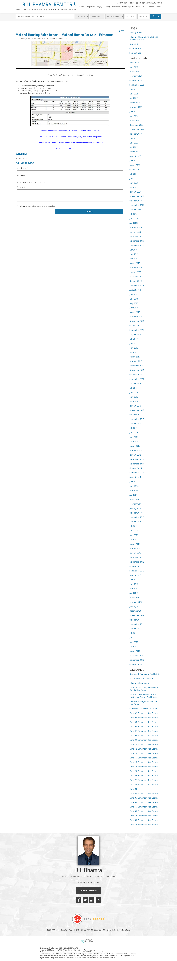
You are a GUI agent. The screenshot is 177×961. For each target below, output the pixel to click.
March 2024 (134, 120)
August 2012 (135, 575)
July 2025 (133, 89)
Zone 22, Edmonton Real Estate (143, 775)
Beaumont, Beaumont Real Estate (144, 674)
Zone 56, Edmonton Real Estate (143, 811)
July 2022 (133, 160)
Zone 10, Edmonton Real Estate (143, 744)
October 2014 (135, 468)
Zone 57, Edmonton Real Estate (143, 815)
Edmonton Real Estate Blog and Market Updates (143, 38)
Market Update (128, 6)
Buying (99, 6)
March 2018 (134, 312)
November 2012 (136, 562)
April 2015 (133, 441)
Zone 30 (133, 789)
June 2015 (133, 432)
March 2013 (134, 544)
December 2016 (136, 365)
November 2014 (136, 463)
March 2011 (134, 651)
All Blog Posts (135, 32)
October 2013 (135, 512)
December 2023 (136, 125)
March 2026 (134, 71)
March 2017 (134, 356)
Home (81, 6)
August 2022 (135, 156)
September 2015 (136, 419)
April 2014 (133, 495)
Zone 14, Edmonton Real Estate (143, 753)
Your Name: (22, 168)
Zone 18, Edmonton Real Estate (143, 766)
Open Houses (135, 48)
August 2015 (135, 423)
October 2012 (135, 566)
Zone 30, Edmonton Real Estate (143, 793)
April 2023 (133, 147)
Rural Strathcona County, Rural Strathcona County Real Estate (143, 695)
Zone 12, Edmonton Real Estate (143, 748)
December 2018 (136, 276)
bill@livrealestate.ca (122, 930)
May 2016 (133, 397)
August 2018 (135, 290)
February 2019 (135, 267)
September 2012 (136, 570)
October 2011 (135, 619)
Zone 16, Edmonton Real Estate (143, 762)
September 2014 (136, 472)
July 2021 (133, 174)
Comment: (21, 187)
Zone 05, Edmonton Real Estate (143, 726)
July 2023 (133, 138)
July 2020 (133, 214)
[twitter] (85, 900)
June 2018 (133, 298)
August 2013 (135, 521)
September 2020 (136, 205)
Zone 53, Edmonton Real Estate (143, 802)
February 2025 (135, 107)
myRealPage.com (88, 941)
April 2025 (133, 98)
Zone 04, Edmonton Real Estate (143, 722)
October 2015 (135, 414)
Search (156, 16)
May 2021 (133, 183)
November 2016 (136, 370)
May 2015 (133, 437)
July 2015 (133, 428)
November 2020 (136, 196)
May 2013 (133, 535)
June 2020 (133, 218)
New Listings (135, 44)
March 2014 (134, 499)
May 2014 (133, 490)
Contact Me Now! (88, 890)
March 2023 (134, 151)
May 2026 (133, 67)
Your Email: (21, 175)
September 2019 (136, 245)
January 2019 (135, 272)
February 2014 (135, 504)
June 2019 (133, 254)
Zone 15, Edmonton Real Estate (143, 757)
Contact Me (140, 6)
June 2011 (133, 637)
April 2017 (133, 352)
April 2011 (133, 646)
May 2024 (133, 116)
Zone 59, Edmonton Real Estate (143, 824)
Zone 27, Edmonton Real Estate (143, 780)
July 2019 (133, 249)
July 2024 (133, 111)
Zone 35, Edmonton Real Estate (143, 798)
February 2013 (135, 548)
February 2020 (135, 227)
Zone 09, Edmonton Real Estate (143, 740)
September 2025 (136, 84)
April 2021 (133, 187)
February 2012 (135, 602)
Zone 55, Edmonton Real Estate (143, 806)
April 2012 (133, 593)
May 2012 (133, 588)
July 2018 (133, 294)
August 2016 (135, 383)
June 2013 (133, 530)
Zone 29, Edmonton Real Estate (143, 784)
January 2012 (135, 606)
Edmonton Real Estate (139, 683)
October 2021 (135, 169)
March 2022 (134, 165)
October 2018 (135, 281)
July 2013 (133, 526)
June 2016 (133, 392)
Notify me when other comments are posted (36, 206)
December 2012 (136, 557)
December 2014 (136, 459)
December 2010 (136, 655)
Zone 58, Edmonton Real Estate (143, 820)
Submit (89, 211)
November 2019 (136, 241)
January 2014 (135, 508)
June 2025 (133, 93)
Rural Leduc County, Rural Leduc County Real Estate (144, 688)
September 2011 (136, 624)
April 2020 (133, 223)
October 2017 (135, 325)
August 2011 (135, 628)
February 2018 (135, 316)
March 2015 (134, 446)
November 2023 (136, 129)
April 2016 (133, 401)
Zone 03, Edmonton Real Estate (143, 717)
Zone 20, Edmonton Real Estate (143, 771)
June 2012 (133, 584)
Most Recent (135, 62)
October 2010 (135, 664)
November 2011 (136, 615)
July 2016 (133, 388)
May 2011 (133, 642)
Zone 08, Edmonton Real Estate (143, 735)
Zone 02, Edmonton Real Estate (143, 713)
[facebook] (78, 900)
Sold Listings (135, 53)
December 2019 (136, 236)
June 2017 (133, 343)
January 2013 (135, 553)
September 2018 (136, 285)
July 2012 (133, 579)
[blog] (98, 900)
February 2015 (135, 450)
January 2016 (135, 405)
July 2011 (133, 633)
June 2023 (133, 142)
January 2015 (135, 455)
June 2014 (133, 486)
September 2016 (136, 379)
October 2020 (135, 200)
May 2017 (133, 348)
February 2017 (135, 361)
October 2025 (135, 80)
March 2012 (134, 597)
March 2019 (134, 263)
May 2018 (133, 303)
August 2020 (135, 209)
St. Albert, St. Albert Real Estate (143, 708)
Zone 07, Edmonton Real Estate (143, 731)
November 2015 (136, 410)
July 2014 (133, 481)
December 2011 (136, 611)
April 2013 (133, 539)
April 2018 (133, 307)
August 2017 (135, 334)
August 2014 (135, 477)
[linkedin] (91, 900)
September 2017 (136, 330)
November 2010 (136, 660)
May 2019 (133, 258)
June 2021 (133, 178)
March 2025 (134, 102)
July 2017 (133, 339)
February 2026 (135, 76)
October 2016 (135, 374)
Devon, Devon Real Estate (141, 678)
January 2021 (135, 191)
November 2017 (136, 321)
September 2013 (136, 517)
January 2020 (135, 232)
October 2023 (135, 134)
